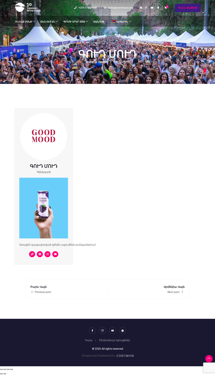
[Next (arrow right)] (4, 373)
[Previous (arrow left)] (1, 373)
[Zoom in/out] (1, 369)
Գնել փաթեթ (187, 7)
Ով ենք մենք (23, 21)
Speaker (103, 61)
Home (89, 61)
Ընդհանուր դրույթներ (114, 340)
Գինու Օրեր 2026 (74, 21)
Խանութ (98, 21)
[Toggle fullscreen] (4, 369)
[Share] (8, 369)
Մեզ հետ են (47, 21)
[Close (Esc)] (11, 369)
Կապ (88, 340)
